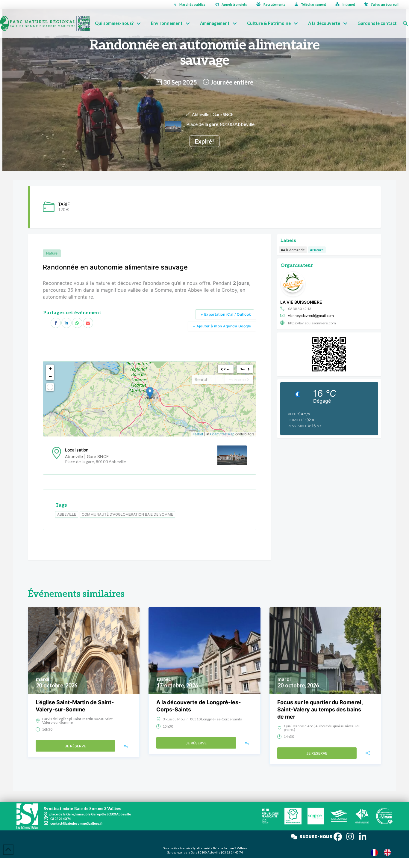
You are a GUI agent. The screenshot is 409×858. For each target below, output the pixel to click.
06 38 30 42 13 (299, 308)
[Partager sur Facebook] (56, 323)
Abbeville (66, 514)
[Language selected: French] (384, 852)
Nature (51, 253)
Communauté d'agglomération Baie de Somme (127, 514)
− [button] (50, 376)
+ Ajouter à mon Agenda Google (222, 326)
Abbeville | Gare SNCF (212, 114)
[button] (405, 23)
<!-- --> (149, 399)
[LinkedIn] (66, 323)
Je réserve (75, 746)
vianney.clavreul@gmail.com (311, 315)
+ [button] (50, 368)
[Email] (88, 323)
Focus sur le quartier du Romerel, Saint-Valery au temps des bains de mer (320, 709)
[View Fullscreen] (50, 387)
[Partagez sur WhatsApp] (77, 323)
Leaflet (198, 434)
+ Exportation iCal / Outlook (226, 314)
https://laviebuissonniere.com (312, 323)
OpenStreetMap (222, 434)
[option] (389, 852)
